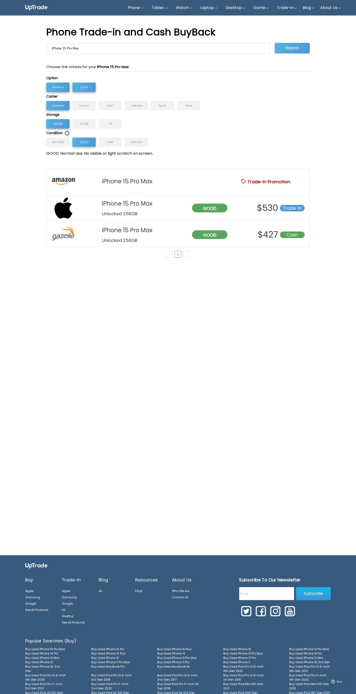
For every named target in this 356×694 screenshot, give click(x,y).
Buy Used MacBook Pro (108, 666)
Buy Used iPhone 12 (39, 662)
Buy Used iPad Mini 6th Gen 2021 (243, 686)
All (100, 591)
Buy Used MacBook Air (173, 666)
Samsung (32, 597)
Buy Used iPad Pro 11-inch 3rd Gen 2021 (43, 686)
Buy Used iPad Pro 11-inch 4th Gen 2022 (307, 677)
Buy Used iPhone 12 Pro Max (177, 658)
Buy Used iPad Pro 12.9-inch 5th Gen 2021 (309, 668)
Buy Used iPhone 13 (105, 658)
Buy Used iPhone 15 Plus (174, 649)
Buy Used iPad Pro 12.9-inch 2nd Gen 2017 (177, 677)
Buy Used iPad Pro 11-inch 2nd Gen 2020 (109, 686)
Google (30, 603)
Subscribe (313, 593)
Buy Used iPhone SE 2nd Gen (42, 668)
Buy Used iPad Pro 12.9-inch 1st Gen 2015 (243, 677)
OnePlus (67, 616)
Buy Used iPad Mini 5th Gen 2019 (309, 686)
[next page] (186, 254)
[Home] (36, 566)
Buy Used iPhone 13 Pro (305, 653)
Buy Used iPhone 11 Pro (173, 662)
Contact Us (180, 597)
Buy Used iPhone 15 (237, 649)
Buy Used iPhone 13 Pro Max (243, 653)
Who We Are (180, 591)
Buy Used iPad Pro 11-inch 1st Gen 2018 (178, 686)
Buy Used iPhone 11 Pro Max (110, 662)
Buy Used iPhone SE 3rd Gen (309, 662)
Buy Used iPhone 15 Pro (107, 649)
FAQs (138, 591)
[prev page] (169, 254)
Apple (29, 591)
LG (63, 610)
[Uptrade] (36, 7)
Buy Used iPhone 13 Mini (42, 658)
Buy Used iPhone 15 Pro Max (45, 649)
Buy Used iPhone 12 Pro (239, 658)
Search (292, 48)
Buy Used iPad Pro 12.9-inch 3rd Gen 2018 (111, 677)
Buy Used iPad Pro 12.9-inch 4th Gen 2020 (45, 677)
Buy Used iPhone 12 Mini (306, 658)
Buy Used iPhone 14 (171, 653)
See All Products (36, 610)
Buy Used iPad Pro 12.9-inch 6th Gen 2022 (243, 668)
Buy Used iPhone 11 (236, 662)
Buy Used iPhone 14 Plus (108, 653)
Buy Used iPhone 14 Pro (41, 653)
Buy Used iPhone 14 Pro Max (309, 649)
